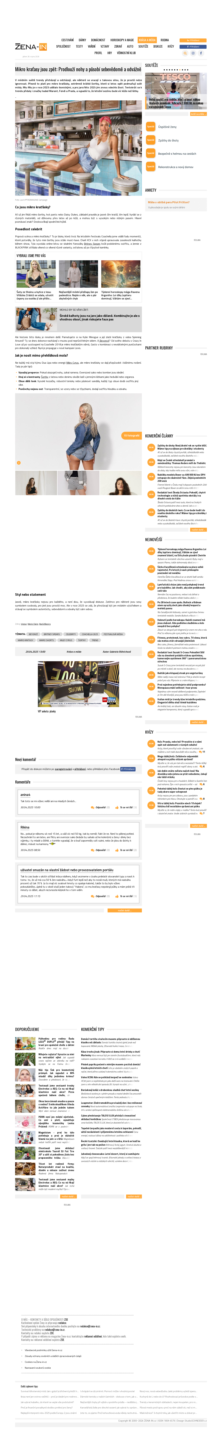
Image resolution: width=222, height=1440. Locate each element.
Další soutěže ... (198, 114)
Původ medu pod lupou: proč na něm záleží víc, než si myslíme (169, 1407)
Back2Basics (45, 624)
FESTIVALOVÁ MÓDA (113, 634)
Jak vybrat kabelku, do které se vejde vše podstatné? (47, 1402)
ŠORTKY (82, 640)
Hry (109, 53)
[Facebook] (201, 53)
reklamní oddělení (93, 1336)
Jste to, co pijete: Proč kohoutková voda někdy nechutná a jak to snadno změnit (109, 1413)
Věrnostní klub (126, 53)
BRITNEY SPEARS (52, 634)
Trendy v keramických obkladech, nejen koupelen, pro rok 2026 (169, 1402)
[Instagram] (193, 53)
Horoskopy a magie (122, 40)
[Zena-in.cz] (33, 47)
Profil (98, 53)
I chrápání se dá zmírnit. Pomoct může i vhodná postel (107, 1391)
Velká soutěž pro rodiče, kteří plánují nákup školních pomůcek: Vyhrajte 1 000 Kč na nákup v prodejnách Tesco (176, 103)
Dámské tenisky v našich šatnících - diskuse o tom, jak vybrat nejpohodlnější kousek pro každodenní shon (109, 1396)
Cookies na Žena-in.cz (36, 1362)
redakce (62, 1323)
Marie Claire (33, 624)
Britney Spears (92, 244)
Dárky (82, 40)
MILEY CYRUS (66, 640)
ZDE (66, 1320)
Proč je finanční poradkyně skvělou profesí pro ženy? (47, 1407)
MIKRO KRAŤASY (25, 640)
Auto (130, 46)
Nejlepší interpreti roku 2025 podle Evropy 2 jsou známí (49, 1413)
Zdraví (118, 46)
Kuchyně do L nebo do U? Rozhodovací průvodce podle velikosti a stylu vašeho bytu (169, 1396)
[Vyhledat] (185, 53)
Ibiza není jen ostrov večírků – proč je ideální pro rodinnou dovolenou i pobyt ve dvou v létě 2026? (50, 1396)
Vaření (91, 46)
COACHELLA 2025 (90, 634)
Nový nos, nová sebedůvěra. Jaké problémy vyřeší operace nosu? (169, 1391)
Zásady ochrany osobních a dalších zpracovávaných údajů (53, 1356)
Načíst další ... (124, 910)
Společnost (63, 46)
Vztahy (105, 46)
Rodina (165, 40)
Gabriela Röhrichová (120, 652)
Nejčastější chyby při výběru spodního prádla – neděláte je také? (109, 1402)
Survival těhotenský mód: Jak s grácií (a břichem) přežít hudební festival (50, 1391)
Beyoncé (104, 341)
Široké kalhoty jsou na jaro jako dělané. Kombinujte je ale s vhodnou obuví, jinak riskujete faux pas (100, 317)
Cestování (67, 40)
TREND (95, 640)
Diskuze (158, 46)
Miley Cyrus (72, 363)
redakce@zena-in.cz (90, 1326)
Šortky (44, 377)
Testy (79, 46)
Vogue (24, 624)
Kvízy (171, 46)
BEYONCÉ (33, 634)
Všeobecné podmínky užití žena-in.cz (43, 1350)
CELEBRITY (71, 634)
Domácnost (98, 40)
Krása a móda (147, 40)
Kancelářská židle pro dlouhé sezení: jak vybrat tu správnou (109, 1407)
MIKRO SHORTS (46, 640)
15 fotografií (131, 435)
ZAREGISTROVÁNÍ (63, 769)
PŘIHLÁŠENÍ (80, 769)
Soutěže (143, 46)
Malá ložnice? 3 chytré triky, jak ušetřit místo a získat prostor (169, 1413)
